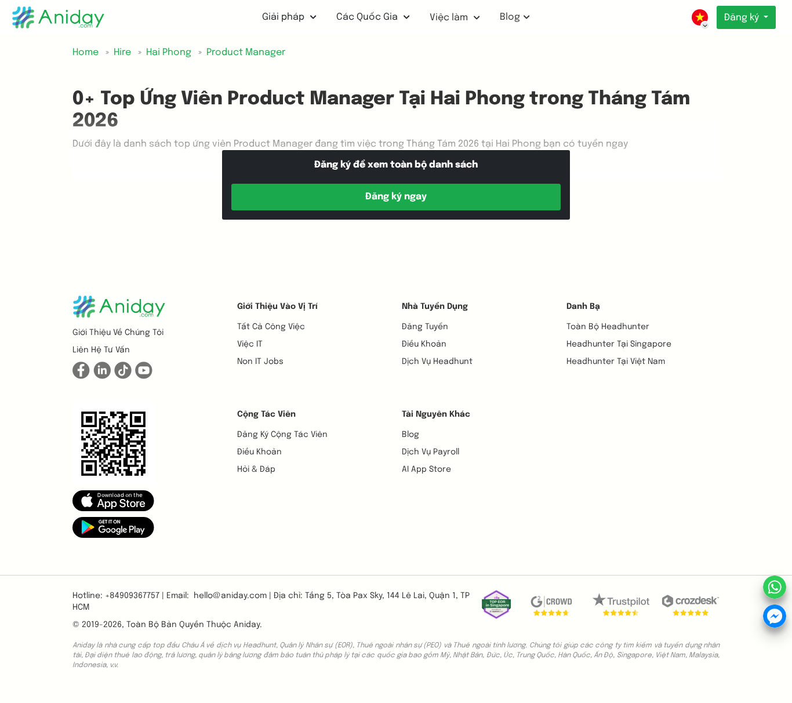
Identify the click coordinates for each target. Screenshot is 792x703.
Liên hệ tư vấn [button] (101, 350)
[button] (113, 500)
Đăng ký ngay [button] (396, 197)
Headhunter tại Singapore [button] (618, 344)
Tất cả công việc (271, 327)
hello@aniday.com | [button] (232, 596)
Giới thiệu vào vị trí (277, 307)
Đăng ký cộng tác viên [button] (282, 435)
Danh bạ (583, 307)
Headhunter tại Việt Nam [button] (615, 362)
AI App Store (426, 469)
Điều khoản (424, 344)
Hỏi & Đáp (256, 469)
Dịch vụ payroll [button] (430, 452)
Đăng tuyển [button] (425, 327)
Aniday (247, 625)
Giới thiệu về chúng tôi (118, 333)
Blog (510, 17)
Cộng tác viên (266, 414)
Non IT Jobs (260, 362)
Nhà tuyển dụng (435, 307)
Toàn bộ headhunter (607, 327)
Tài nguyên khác (436, 414)
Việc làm (450, 18)
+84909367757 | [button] (134, 596)
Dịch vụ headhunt (437, 362)
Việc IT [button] (250, 344)
